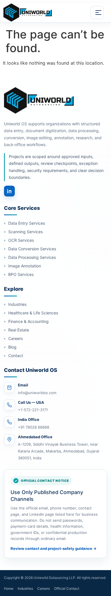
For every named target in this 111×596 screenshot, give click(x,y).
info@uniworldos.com (37, 392)
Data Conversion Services (32, 248)
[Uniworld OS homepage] (34, 12)
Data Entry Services (26, 223)
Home (8, 588)
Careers (15, 338)
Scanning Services (25, 231)
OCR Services (21, 240)
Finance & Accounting (28, 321)
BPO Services (21, 274)
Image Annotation (24, 265)
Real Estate (18, 329)
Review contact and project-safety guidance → (53, 548)
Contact (15, 355)
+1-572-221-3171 (33, 409)
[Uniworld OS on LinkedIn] (9, 191)
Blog (12, 347)
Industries (17, 304)
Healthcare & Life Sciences (33, 312)
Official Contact (66, 588)
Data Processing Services (32, 257)
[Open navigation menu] (97, 12)
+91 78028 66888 (33, 427)
